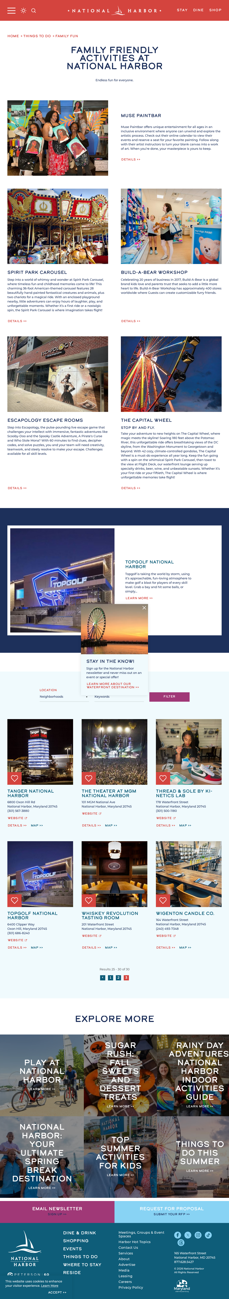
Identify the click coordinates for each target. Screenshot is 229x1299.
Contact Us (128, 1248)
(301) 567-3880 (18, 811)
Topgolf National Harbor (32, 916)
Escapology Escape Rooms (45, 420)
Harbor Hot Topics (135, 1242)
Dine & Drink (79, 1233)
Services (126, 1253)
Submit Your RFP (169, 1214)
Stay (182, 10)
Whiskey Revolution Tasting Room (110, 916)
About (124, 1259)
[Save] (14, 778)
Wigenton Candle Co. (185, 914)
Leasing (126, 1276)
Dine (198, 10)
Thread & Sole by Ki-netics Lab (184, 793)
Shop (215, 10)
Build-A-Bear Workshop (154, 273)
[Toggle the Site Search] (33, 10)
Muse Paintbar (141, 116)
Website (15, 818)
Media (124, 1270)
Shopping (76, 1241)
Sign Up (55, 1214)
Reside (72, 1273)
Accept (55, 1292)
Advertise (127, 1265)
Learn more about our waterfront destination (111, 686)
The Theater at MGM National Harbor (109, 793)
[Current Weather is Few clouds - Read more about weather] (23, 10)
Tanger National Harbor (30, 793)
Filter (169, 696)
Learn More (137, 598)
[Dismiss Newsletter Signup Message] (144, 607)
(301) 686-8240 (18, 933)
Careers (125, 1282)
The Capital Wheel (146, 420)
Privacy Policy (131, 1287)
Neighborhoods (51, 696)
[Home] (114, 10)
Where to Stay (82, 1265)
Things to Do (80, 1257)
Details (128, 159)
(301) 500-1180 (166, 811)
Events (72, 1249)
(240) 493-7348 (167, 929)
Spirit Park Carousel (37, 273)
